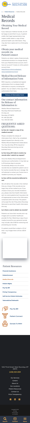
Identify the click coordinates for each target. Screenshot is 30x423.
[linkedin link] (15, 399)
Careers (15, 380)
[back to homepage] (2, 11)
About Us (15, 383)
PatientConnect (8, 275)
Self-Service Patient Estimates (12, 296)
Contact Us (15, 391)
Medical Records (8, 279)
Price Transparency (15, 394)
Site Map (15, 411)
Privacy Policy (15, 412)
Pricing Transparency (9, 292)
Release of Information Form (14, 95)
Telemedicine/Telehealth (10, 300)
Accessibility (15, 414)
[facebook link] (10, 399)
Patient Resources (9, 11)
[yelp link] (19, 399)
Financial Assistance (9, 271)
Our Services (15, 378)
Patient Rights (7, 283)
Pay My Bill (6, 288)
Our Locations (15, 386)
